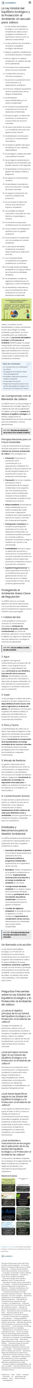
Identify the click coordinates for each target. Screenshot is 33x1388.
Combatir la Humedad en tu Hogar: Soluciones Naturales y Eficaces (13, 1293)
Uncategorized (7, 1380)
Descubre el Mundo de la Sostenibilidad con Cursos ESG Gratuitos (14, 1314)
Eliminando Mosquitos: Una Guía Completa (16, 1295)
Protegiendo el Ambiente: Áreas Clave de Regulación (15, 373)
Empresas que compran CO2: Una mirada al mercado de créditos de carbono (15, 1305)
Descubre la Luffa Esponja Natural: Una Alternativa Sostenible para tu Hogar (14, 1361)
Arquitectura (5, 1375)
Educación (6, 1376)
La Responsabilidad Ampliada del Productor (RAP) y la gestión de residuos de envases (16, 1320)
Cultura (18, 1375)
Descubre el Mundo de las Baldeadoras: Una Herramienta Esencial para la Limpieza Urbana (16, 1368)
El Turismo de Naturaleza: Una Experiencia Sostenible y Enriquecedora (15, 1289)
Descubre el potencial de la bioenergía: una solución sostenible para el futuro (16, 1324)
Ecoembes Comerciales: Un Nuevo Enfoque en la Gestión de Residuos (16, 1274)
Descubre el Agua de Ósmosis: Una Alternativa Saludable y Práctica (15, 1344)
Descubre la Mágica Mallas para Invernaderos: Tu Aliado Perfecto (15, 1341)
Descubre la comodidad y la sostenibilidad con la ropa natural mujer (16, 1338)
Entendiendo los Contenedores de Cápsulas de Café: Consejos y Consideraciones (14, 1301)
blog (12, 1375)
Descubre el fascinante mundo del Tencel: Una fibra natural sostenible (15, 1264)
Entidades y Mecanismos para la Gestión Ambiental (15, 378)
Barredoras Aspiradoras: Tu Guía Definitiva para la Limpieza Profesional (16, 1297)
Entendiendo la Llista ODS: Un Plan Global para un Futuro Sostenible (16, 1357)
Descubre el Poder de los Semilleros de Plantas (14, 1276)
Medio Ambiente (20, 1378)
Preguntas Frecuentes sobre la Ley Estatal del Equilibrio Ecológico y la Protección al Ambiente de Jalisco (16, 386)
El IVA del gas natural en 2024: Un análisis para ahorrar (15, 1350)
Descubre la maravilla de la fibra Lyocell (16, 1335)
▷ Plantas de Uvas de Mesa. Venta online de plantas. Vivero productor (15, 1270)
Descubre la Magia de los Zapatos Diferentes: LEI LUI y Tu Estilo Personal (13, 1279)
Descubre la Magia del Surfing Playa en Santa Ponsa (16, 1352)
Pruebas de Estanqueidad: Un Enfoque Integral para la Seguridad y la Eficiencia (16, 1286)
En (12, 1376)
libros (11, 1378)
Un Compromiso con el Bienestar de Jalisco (15, 368)
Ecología (25, 1375)
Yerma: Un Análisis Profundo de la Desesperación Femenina (14, 1333)
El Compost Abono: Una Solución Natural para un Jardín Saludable (15, 1267)
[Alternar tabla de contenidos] (27, 364)
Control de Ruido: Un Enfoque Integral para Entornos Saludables (16, 1327)
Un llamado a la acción (12, 381)
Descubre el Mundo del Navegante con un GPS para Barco (14, 1309)
